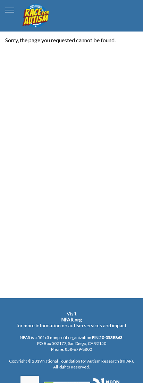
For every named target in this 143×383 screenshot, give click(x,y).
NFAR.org (71, 319)
